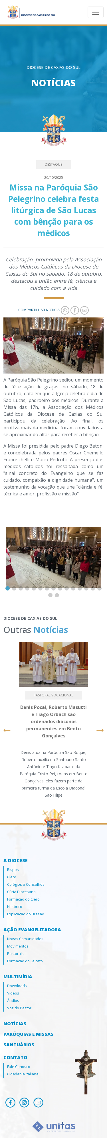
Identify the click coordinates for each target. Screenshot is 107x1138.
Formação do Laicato (25, 960)
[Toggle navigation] (96, 12)
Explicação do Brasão (25, 913)
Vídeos (13, 993)
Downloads (17, 985)
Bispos (13, 869)
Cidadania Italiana (23, 1074)
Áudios (13, 1000)
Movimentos (18, 946)
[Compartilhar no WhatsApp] (64, 309)
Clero (11, 876)
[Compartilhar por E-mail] (84, 309)
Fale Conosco (18, 1066)
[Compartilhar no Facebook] (74, 309)
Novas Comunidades (25, 938)
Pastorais (15, 953)
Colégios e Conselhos (26, 884)
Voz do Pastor (19, 1007)
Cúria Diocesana (21, 891)
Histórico (14, 906)
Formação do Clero (23, 899)
